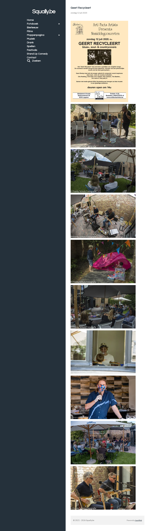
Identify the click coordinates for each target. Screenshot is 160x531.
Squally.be (43, 11)
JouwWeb (138, 520)
